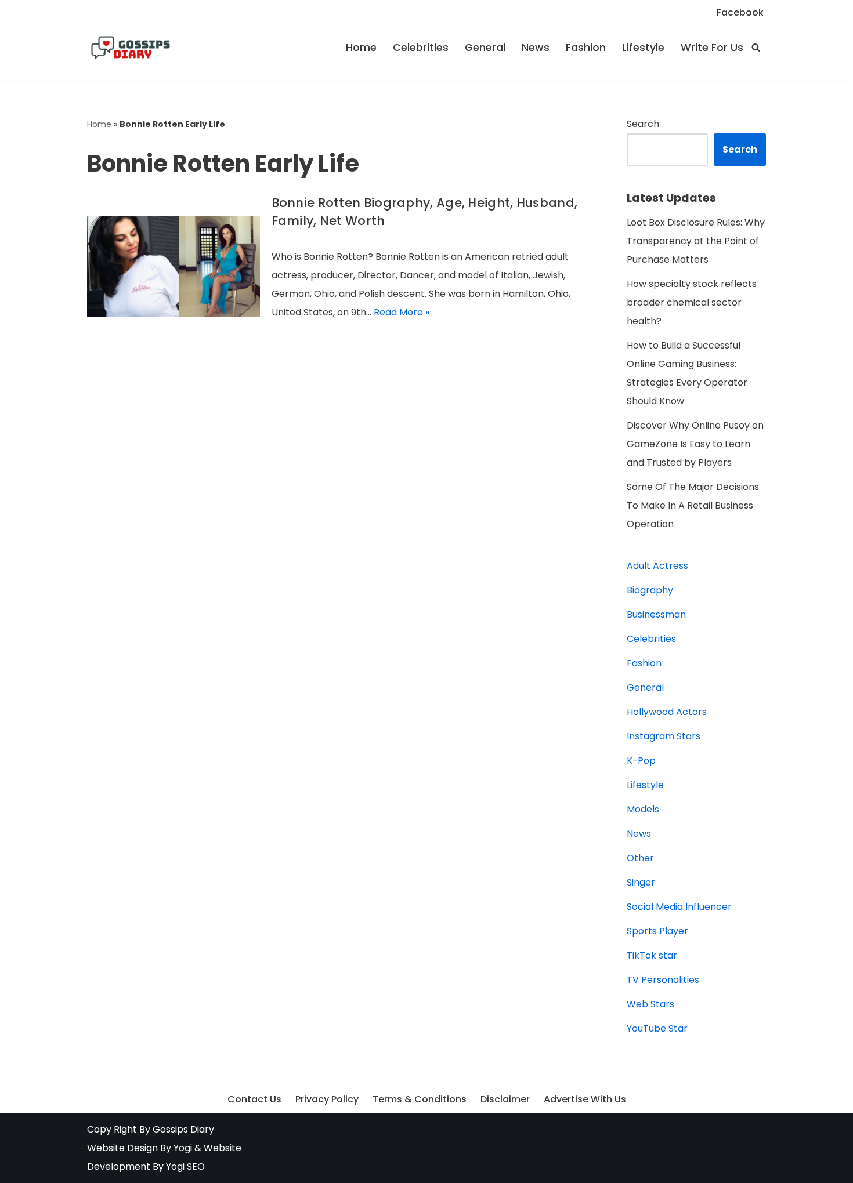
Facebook (740, 12)
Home (361, 48)
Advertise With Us (585, 1099)
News (536, 48)
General (485, 48)
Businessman (656, 614)
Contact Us (254, 1099)
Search (643, 123)
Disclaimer (505, 1099)
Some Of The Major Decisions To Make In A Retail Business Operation (693, 505)
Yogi (181, 1148)
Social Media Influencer (679, 906)
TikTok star (652, 955)
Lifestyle (643, 48)
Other (640, 858)
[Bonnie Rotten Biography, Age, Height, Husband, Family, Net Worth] (173, 266)
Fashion (586, 48)
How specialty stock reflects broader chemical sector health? (692, 302)
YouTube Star (657, 1028)
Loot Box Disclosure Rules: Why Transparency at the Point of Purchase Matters (696, 241)
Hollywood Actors (667, 711)
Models (643, 809)
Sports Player (657, 931)
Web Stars (650, 1004)
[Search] (755, 47)
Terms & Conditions (420, 1099)
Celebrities (421, 48)
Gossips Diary (183, 1129)
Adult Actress (657, 565)
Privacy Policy (327, 1099)
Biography (650, 590)
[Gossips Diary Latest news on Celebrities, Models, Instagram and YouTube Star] (130, 47)
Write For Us (712, 48)
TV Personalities (663, 979)
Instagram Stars (663, 736)
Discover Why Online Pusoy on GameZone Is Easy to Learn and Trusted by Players (695, 444)
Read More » (401, 312)
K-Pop (641, 760)
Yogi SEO (185, 1166)
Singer (641, 882)
